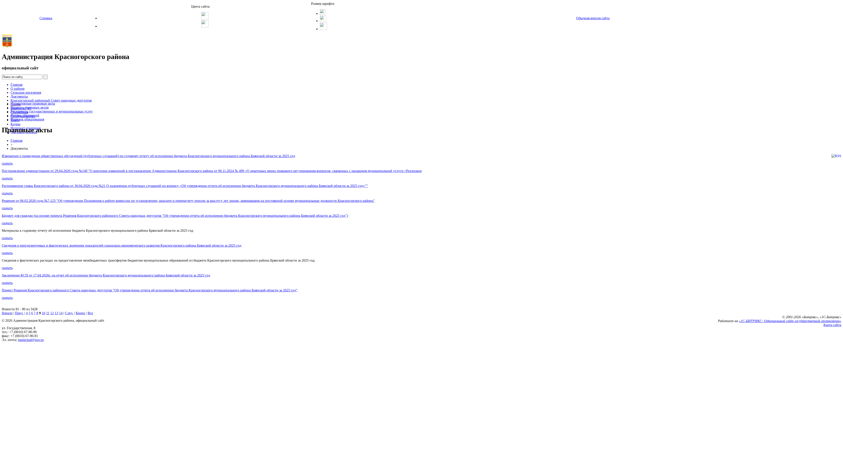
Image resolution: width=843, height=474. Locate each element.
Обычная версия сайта (593, 18)
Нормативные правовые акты (33, 103)
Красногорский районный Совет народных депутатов (51, 100)
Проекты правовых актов (30, 107)
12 (52, 313)
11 (47, 313)
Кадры (15, 124)
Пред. (19, 313)
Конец (80, 313)
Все (90, 313)
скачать (7, 163)
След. (69, 313)
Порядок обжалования (27, 119)
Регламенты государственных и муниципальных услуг (52, 111)
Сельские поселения (26, 92)
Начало (7, 313)
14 (61, 313)
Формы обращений (25, 115)
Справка (46, 18)
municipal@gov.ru (31, 340)
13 (56, 313)
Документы (19, 96)
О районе (18, 88)
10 (43, 313)
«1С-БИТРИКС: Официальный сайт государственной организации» (790, 321)
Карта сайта (832, 325)
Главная (16, 84)
